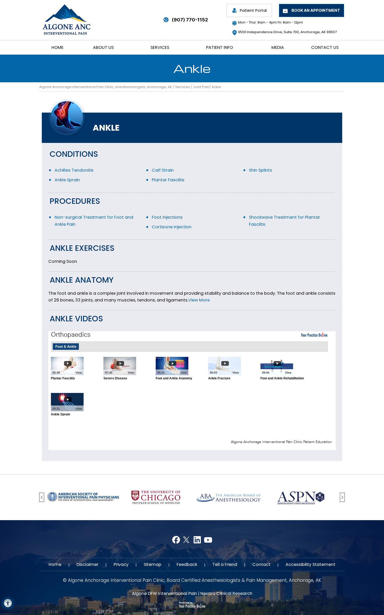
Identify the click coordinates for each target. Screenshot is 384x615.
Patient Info (219, 47)
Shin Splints (260, 170)
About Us (103, 47)
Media (277, 47)
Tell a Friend (224, 564)
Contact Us (325, 47)
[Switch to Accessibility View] (7, 603)
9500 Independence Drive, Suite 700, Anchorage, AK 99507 (287, 32)
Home (57, 47)
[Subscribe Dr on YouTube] (208, 540)
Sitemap (152, 564)
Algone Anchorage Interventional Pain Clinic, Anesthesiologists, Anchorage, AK (105, 86)
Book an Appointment (316, 10)
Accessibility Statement (310, 564)
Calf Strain (163, 170)
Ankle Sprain (67, 180)
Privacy (121, 564)
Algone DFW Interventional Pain (164, 593)
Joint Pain (201, 86)
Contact (261, 564)
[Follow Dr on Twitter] (187, 540)
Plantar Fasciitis (168, 180)
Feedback (187, 564)
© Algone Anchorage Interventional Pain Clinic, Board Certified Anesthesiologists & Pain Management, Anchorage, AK (192, 580)
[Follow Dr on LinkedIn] (197, 540)
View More (199, 300)
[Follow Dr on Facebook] (176, 540)
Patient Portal (253, 10)
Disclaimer (87, 564)
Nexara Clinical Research (226, 593)
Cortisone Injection (171, 227)
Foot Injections (167, 217)
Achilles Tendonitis (74, 170)
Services (159, 47)
